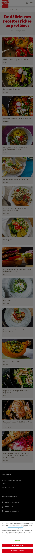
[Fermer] (32, 524)
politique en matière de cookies (15, 527)
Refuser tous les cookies (17, 545)
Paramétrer (17, 540)
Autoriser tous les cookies (17, 550)
